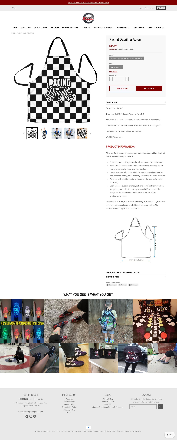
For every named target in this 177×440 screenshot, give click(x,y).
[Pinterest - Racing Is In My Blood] (34, 416)
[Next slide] (90, 133)
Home (13, 33)
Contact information (124, 431)
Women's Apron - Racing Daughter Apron (126, 58)
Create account (149, 8)
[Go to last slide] (24, 133)
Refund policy (76, 431)
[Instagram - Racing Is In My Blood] (30, 416)
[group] (32, 133)
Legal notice (137, 431)
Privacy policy (87, 431)
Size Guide (113, 72)
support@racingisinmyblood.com (30, 411)
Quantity (112, 75)
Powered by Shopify (63, 431)
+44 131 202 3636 (25, 399)
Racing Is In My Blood (47, 431)
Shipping (112, 49)
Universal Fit (116, 67)
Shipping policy (111, 431)
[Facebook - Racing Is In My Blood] (26, 416)
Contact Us (38, 399)
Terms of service (99, 431)
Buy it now (149, 88)
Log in (141, 8)
